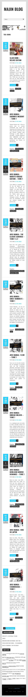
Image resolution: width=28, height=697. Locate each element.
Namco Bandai (9, 669)
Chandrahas (20, 617)
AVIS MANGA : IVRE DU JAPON (17, 530)
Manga (20, 63)
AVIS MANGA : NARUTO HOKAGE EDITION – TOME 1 (16, 176)
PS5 (23, 671)
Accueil (7, 691)
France (16, 329)
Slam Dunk (12, 90)
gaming (7, 659)
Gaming (14, 691)
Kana (16, 88)
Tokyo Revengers (21, 676)
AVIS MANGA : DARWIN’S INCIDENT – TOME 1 (17, 116)
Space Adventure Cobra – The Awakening (12, 643)
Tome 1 (17, 151)
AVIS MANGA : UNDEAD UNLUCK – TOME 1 (16, 415)
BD (9, 654)
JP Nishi (11, 561)
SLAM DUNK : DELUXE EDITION (15, 59)
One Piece (13, 669)
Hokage (19, 209)
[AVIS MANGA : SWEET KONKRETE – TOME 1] (16, 281)
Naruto (15, 211)
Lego (23, 691)
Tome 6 (23, 678)
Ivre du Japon (20, 559)
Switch (10, 673)
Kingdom (8, 663)
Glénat (11, 660)
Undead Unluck (13, 446)
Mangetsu (18, 666)
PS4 (21, 671)
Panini (22, 669)
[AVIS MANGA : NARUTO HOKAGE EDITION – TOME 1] (16, 159)
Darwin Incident (20, 148)
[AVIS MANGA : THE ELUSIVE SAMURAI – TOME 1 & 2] (16, 219)
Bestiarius (13, 653)
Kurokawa (18, 662)
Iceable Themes (17, 688)
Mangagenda (12, 666)
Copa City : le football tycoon (9, 636)
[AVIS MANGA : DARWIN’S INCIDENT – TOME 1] (16, 99)
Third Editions (12, 676)
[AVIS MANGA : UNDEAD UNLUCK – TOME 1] (16, 397)
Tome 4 (18, 678)
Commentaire (5, 110)
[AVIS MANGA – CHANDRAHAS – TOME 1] (16, 569)
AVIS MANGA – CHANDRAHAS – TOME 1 (16, 586)
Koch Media (13, 663)
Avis (16, 148)
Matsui (17, 273)
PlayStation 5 (16, 671)
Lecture (16, 63)
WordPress (23, 686)
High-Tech (19, 691)
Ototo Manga (18, 669)
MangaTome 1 (12, 273)
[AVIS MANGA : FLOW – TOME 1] (16, 340)
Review (4, 674)
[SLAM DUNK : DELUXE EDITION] (16, 42)
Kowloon (14, 506)
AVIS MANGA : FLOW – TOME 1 (17, 356)
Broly (16, 653)
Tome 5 (21, 678)
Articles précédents (10, 628)
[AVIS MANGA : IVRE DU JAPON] (16, 514)
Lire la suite (12, 85)
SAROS (3, 638)
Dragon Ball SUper (19, 657)
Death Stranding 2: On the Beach (10, 645)
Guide (15, 660)
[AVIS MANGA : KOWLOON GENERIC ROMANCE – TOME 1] (16, 454)
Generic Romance (21, 504)
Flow (18, 387)
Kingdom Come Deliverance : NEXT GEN (11, 641)
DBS (19, 653)
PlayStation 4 (9, 671)
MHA (6, 669)
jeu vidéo (19, 660)
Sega (7, 673)
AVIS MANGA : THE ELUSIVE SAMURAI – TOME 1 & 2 (17, 236)
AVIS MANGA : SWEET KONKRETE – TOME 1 (17, 298)
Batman (7, 653)
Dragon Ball (10, 657)
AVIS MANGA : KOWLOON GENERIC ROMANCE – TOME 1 (17, 472)
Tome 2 (10, 679)
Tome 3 (14, 678)
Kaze (4, 663)
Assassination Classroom (14, 271)
